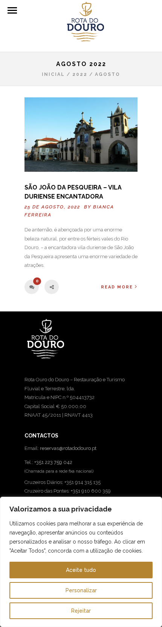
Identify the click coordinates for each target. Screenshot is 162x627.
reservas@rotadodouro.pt (68, 448)
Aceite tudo (81, 570)
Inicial (53, 74)
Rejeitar (81, 611)
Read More (117, 287)
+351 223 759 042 (53, 462)
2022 (79, 74)
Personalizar (81, 590)
